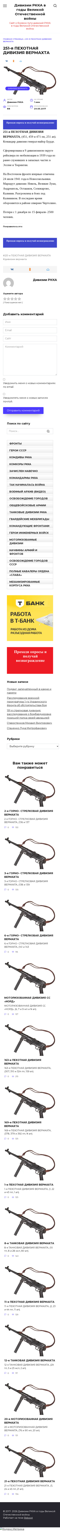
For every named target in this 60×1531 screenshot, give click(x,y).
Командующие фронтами (29, 526)
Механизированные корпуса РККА (24, 583)
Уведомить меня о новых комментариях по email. (29, 385)
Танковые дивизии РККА (28, 512)
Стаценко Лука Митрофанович (27, 728)
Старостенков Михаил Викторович (29, 723)
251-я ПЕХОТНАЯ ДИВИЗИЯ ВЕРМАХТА (28, 255)
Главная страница (13, 39)
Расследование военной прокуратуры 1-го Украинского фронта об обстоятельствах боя (27, 702)
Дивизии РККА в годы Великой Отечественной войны (30, 12)
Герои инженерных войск (29, 532)
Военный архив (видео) (27, 491)
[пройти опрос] (30, 127)
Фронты (15, 443)
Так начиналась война (27, 484)
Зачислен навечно (23, 471)
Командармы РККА (23, 478)
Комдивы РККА (20, 457)
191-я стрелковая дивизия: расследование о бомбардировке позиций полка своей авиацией (29, 714)
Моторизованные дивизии (23, 541)
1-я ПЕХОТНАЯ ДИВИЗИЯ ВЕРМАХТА (28, 1184)
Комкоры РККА (20, 464)
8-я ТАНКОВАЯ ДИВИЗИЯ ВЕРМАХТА (29, 1243)
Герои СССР (17, 450)
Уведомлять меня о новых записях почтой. (25, 399)
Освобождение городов (28, 498)
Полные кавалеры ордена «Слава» (29, 573)
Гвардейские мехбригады (29, 519)
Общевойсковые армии (27, 505)
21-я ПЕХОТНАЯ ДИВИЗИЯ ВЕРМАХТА (29, 1481)
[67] (30, 245)
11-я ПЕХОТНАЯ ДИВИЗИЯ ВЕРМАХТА (29, 1301)
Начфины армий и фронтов (23, 552)
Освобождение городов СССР (28, 562)
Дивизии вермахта (17, 88)
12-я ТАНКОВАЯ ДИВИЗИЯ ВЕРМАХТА (29, 1360)
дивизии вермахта (16, 259)
